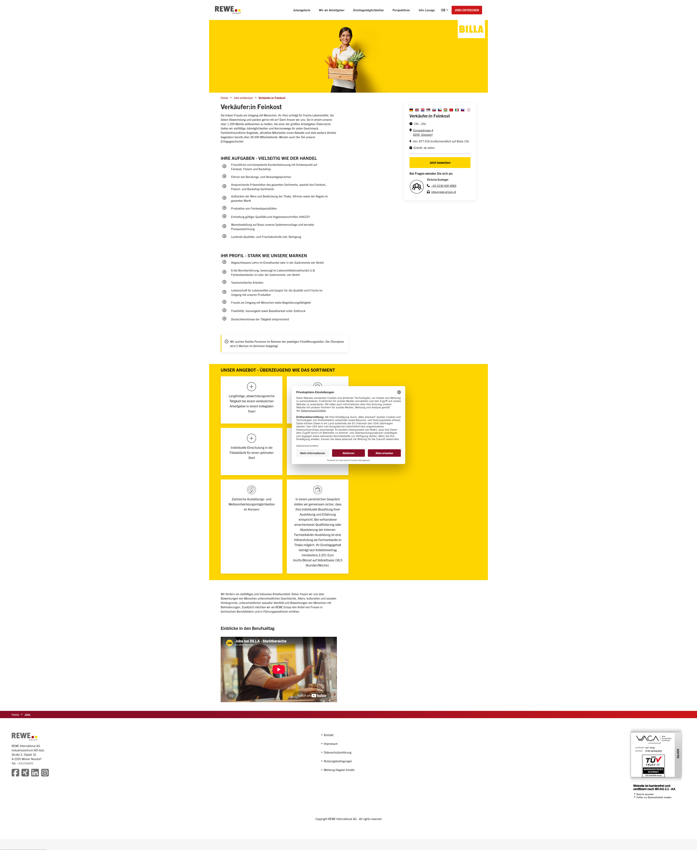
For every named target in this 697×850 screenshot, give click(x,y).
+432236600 (25, 763)
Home (224, 98)
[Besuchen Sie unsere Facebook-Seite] (15, 773)
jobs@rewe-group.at (443, 192)
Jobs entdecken (243, 98)
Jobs (27, 714)
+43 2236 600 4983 (443, 185)
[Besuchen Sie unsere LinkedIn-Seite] (35, 773)
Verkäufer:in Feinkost (272, 98)
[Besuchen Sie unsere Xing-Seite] (25, 773)
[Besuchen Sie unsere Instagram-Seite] (45, 773)
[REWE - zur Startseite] (228, 10)
